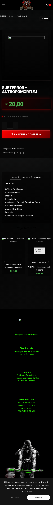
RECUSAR (15, 497)
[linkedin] (20, 153)
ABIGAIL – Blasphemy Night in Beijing (39, 268)
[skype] (23, 153)
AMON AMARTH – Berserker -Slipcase (13, 266)
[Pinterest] (17, 153)
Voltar (45, 19)
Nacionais (22, 16)
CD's (11, 16)
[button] (4, 261)
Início (3, 16)
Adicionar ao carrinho (27, 134)
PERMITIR (38, 497)
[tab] (15, 177)
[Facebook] (14, 153)
